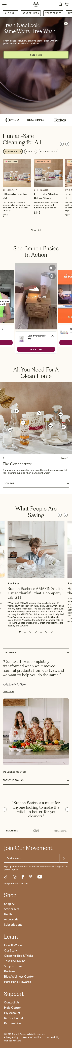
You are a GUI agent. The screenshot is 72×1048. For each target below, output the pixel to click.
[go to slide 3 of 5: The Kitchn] (60, 831)
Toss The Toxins (14, 961)
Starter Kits (53, 13)
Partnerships (12, 1023)
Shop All (10, 13)
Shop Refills (36, 55)
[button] (20, 632)
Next (64, 458)
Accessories (12, 919)
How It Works (13, 945)
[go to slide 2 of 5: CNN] (36, 831)
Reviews (9, 971)
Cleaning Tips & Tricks (18, 956)
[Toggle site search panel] (60, 4)
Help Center (12, 1008)
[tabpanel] (36, 188)
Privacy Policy (11, 1037)
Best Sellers (30, 13)
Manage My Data (12, 1041)
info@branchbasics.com (16, 884)
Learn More (8, 691)
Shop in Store (13, 966)
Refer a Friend (13, 1018)
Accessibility (53, 1037)
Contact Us (11, 1002)
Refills (8, 914)
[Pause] (66, 23)
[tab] (13, 151)
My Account (12, 1013)
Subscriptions (13, 924)
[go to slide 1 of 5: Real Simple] (12, 831)
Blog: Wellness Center (19, 976)
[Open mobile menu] (4, 4)
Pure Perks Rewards (17, 982)
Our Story (10, 950)
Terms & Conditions (33, 1037)
